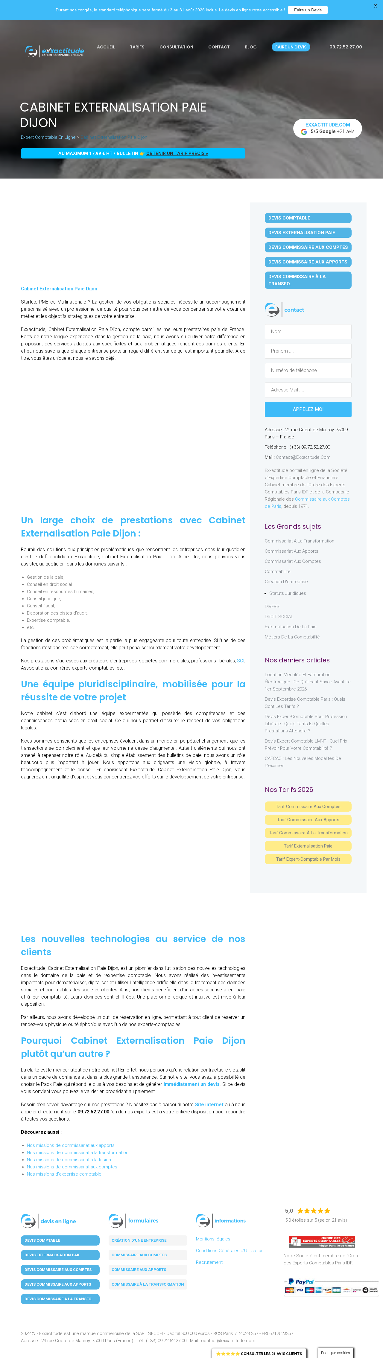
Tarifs (137, 47)
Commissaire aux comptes (139, 1255)
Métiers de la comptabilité (292, 637)
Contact (219, 47)
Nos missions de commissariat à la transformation (77, 1152)
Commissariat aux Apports (291, 551)
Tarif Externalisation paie (308, 846)
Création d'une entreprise (139, 1240)
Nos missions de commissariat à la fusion (69, 1159)
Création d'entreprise (286, 581)
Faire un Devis (308, 9)
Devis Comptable (289, 218)
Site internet (209, 1104)
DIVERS (272, 606)
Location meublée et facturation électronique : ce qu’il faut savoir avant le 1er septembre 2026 (308, 682)
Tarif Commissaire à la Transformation (308, 833)
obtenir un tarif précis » (177, 153)
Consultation (176, 47)
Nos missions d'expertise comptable (64, 1174)
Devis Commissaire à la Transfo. (297, 280)
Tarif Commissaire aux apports (308, 819)
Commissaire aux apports (139, 1269)
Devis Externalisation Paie (301, 232)
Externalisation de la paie (291, 627)
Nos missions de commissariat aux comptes (72, 1167)
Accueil (106, 47)
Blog (251, 47)
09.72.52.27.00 (345, 47)
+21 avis (330, 128)
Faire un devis (291, 47)
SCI (240, 661)
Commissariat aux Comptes (293, 561)
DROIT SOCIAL (279, 616)
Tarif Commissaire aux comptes (308, 806)
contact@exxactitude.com (303, 457)
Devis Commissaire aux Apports (307, 262)
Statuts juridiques (287, 593)
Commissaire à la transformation (148, 1284)
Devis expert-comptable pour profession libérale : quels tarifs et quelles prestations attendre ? (306, 724)
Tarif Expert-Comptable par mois (308, 859)
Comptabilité (278, 571)
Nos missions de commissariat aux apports (71, 1145)
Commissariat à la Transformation (299, 541)
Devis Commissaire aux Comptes (308, 247)
